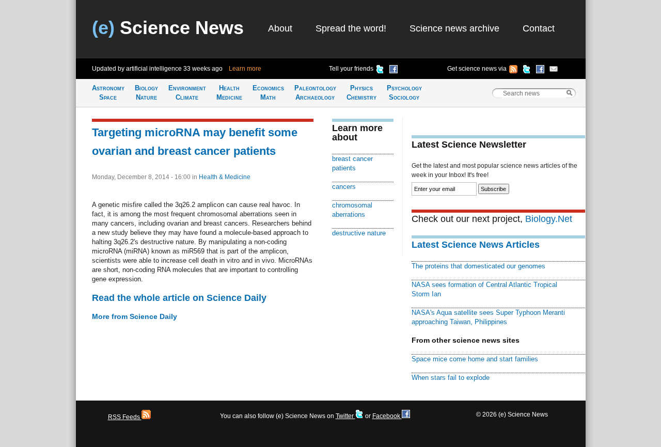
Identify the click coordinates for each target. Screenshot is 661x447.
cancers (344, 186)
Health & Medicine (224, 177)
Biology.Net (548, 219)
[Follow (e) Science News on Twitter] (526, 70)
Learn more (245, 68)
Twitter (345, 416)
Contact (539, 28)
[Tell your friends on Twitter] (380, 70)
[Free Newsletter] (553, 70)
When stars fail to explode (451, 377)
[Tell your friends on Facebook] (393, 70)
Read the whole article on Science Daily (179, 298)
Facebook (387, 416)
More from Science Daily (134, 316)
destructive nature (359, 233)
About (280, 28)
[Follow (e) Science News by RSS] (513, 70)
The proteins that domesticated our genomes (478, 266)
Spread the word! (351, 28)
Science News (168, 27)
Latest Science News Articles (476, 245)
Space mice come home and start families (475, 359)
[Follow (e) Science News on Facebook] (540, 70)
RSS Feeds (124, 417)
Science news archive (454, 28)
